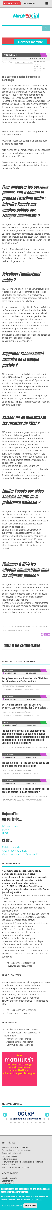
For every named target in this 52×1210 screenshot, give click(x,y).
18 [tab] (35, 1131)
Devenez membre (30, 42)
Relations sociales (39, 627)
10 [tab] (44, 1127)
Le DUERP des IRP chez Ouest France (23, 886)
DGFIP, (5, 829)
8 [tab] (35, 1127)
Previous (5, 1119)
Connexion (29, 3)
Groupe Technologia (33, 800)
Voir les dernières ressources (21, 962)
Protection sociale (9, 1164)
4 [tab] (19, 1127)
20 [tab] (44, 1131)
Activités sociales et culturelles (15, 1156)
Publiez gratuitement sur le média (23, 1029)
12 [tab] (10, 1131)
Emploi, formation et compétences (17, 627)
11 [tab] (48, 1127)
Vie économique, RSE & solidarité (16, 630)
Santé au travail (9, 800)
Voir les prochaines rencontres (21, 1010)
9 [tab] (40, 1127)
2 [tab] (10, 1127)
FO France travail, (11, 826)
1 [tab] (6, 1127)
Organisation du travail (13, 689)
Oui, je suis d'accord (12, 1205)
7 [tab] (31, 1127)
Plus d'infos (36, 1199)
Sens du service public (24, 62)
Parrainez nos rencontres (19, 1038)
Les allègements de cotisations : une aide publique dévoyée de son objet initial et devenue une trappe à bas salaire (24, 880)
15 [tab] (23, 1131)
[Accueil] (26, 16)
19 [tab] (40, 1131)
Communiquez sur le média (20, 1044)
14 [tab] (19, 1131)
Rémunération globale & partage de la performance (23, 1170)
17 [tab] (31, 1131)
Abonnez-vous (12, 3)
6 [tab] (27, 1127)
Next (47, 1119)
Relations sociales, (12, 847)
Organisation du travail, (14, 850)
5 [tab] (23, 1127)
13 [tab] (15, 1131)
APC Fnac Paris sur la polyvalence (20, 929)
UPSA (5, 833)
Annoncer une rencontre (19, 1013)
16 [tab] (27, 1131)
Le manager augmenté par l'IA (25, 997)
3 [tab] (15, 1127)
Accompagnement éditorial (20, 1041)
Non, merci (30, 1205)
